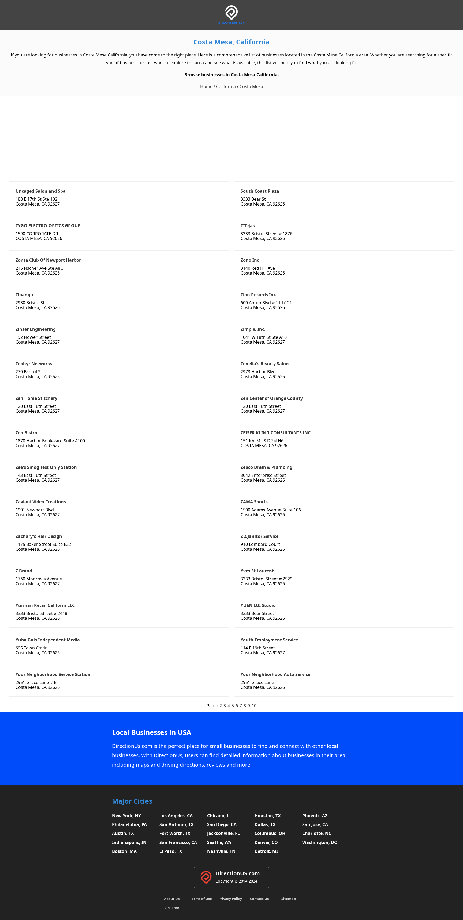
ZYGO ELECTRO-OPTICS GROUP (48, 226)
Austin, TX (123, 833)
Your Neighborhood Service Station (53, 674)
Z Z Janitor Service (259, 536)
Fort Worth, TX (175, 833)
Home (206, 86)
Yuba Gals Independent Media (48, 640)
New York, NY (126, 816)
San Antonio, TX (176, 824)
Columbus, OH (270, 833)
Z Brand (24, 571)
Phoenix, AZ (314, 816)
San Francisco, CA (178, 842)
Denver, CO (266, 842)
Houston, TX (268, 816)
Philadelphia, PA (129, 824)
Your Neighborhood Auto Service (275, 674)
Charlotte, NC (316, 833)
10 (254, 706)
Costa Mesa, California (231, 42)
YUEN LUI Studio (258, 605)
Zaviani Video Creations (41, 502)
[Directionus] (231, 22)
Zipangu (24, 295)
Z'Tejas (248, 226)
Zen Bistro (26, 433)
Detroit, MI (266, 851)
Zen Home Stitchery (36, 398)
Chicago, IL (219, 816)
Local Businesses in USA (151, 732)
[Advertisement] (231, 135)
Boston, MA (124, 851)
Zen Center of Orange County (272, 398)
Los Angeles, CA (176, 816)
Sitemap (288, 898)
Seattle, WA (219, 842)
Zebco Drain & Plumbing (266, 467)
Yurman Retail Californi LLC (45, 605)
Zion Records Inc (258, 295)
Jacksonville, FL (223, 833)
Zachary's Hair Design (39, 536)
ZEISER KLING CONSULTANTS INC (276, 433)
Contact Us (259, 898)
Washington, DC (319, 842)
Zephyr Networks (34, 364)
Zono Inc (250, 260)
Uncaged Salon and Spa (41, 191)
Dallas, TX (265, 824)
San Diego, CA (222, 824)
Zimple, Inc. (253, 329)
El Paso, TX (170, 851)
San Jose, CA (315, 824)
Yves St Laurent (257, 571)
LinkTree (172, 907)
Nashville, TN (221, 851)
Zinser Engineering (36, 329)
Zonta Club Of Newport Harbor (48, 260)
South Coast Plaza (260, 191)
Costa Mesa (251, 86)
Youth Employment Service (269, 640)
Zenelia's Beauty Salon (265, 364)
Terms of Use (201, 898)
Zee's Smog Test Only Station (46, 467)
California (226, 86)
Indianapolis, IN (129, 842)
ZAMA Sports (254, 502)
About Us (172, 898)
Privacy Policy (230, 898)
